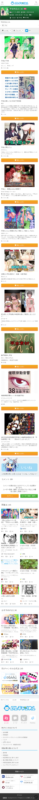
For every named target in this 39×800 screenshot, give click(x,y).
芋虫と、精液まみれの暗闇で (11, 189)
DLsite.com (10, 776)
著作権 (5, 752)
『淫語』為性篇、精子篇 (28, 596)
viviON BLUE (29, 782)
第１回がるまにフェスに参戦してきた (28, 652)
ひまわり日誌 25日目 (27, 545)
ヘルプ (5, 739)
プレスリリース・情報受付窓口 (12, 744)
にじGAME (29, 776)
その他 (27, 17)
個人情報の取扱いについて (10, 760)
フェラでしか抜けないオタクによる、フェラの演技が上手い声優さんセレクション (28, 628)
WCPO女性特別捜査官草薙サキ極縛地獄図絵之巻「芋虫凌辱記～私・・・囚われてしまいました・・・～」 (19, 438)
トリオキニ (10, 787)
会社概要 (5, 732)
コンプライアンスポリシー (10, 765)
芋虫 (6, 25)
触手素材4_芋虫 (6, 355)
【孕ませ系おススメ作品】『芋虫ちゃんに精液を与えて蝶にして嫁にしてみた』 (9, 523)
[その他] (29, 30)
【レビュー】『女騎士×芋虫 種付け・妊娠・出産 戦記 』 (29, 522)
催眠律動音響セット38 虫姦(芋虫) (12, 395)
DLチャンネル (19, 3)
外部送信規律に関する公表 (10, 762)
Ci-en (10, 782)
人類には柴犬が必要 (8, 596)
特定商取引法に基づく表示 (10, 757)
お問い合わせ (7, 742)
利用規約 (5, 735)
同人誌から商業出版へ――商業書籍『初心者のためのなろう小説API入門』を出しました (9, 628)
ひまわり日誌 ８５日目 (28, 571)
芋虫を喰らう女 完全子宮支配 (11, 101)
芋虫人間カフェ (6, 147)
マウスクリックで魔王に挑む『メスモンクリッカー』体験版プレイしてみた (9, 574)
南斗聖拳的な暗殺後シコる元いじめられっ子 (9, 546)
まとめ (14, 700)
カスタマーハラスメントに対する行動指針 (15, 737)
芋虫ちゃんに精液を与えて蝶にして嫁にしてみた (17, 231)
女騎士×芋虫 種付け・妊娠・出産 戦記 (14, 274)
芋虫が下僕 (5, 61)
